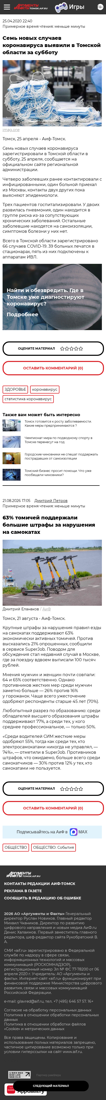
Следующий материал (51, 1086)
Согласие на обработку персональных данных (47, 1010)
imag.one (11, 129)
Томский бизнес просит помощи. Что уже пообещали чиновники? (58, 473)
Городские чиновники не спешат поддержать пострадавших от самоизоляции (61, 456)
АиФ (46, 609)
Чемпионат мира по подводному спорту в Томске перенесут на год (58, 440)
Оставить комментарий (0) (53, 368)
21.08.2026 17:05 (16, 500)
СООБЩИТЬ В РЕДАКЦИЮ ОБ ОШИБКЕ (42, 898)
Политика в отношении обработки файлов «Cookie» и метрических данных (45, 1026)
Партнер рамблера (48, 1075)
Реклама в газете (23, 891)
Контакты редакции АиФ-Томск (39, 883)
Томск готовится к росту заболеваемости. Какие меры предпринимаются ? (58, 423)
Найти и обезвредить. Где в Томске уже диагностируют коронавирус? (45, 297)
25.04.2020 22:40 (17, 21)
